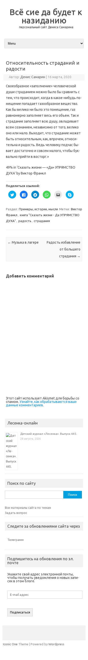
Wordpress (56, 644)
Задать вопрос (16, 512)
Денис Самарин (32, 77)
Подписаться (20, 612)
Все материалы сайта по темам (28, 507)
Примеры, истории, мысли (38, 209)
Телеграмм (15, 539)
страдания (42, 221)
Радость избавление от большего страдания (63, 249)
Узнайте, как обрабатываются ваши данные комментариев (41, 403)
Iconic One (10, 644)
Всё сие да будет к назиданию (46, 16)
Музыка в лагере (23, 242)
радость (24, 221)
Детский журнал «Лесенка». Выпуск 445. (48, 433)
